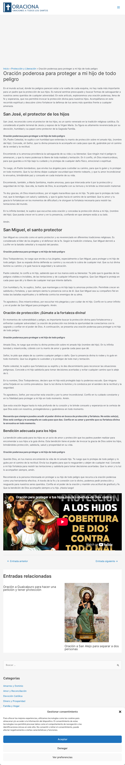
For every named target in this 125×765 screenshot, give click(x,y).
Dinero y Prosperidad (14, 701)
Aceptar (62, 739)
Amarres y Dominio (13, 686)
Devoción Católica (12, 696)
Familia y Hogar (11, 706)
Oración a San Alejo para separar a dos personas (92, 647)
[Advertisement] (62, 39)
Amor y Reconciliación (15, 691)
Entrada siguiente (107, 561)
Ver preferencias (62, 757)
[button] (120, 711)
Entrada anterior (17, 561)
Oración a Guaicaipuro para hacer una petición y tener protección (29, 588)
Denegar (62, 748)
